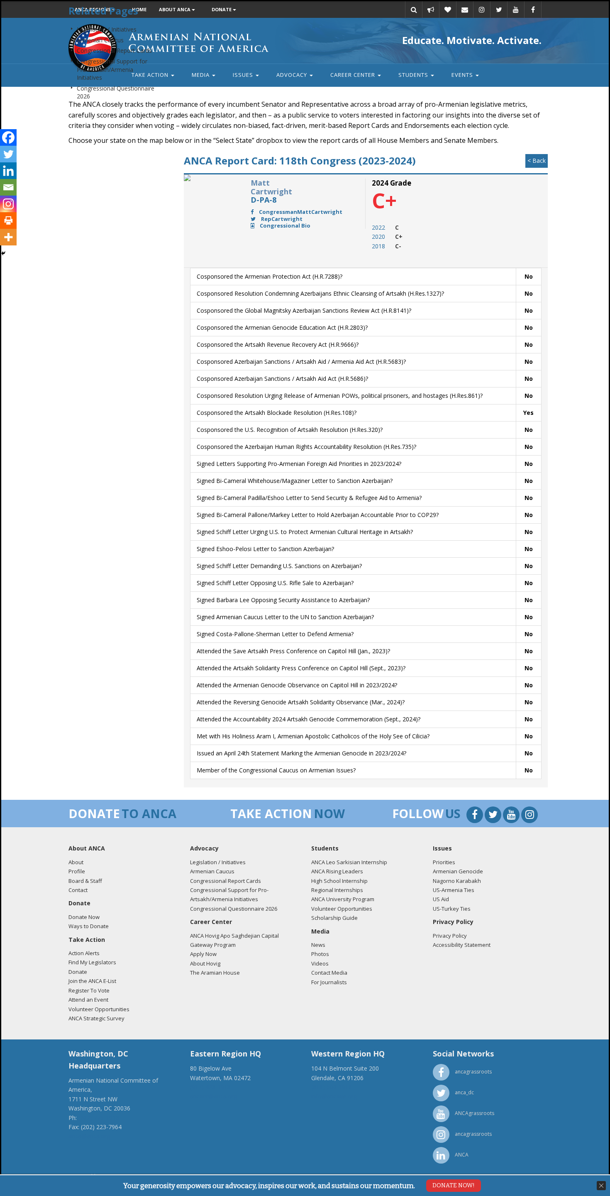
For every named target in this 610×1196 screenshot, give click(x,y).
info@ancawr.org (334, 1096)
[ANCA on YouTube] (512, 816)
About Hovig (205, 963)
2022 (378, 227)
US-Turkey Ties (452, 908)
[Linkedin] (8, 170)
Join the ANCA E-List (92, 981)
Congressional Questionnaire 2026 (233, 908)
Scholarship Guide (334, 918)
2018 (378, 246)
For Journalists (329, 982)
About (75, 862)
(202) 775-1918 (98, 1118)
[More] (8, 237)
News (318, 944)
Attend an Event (88, 999)
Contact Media (329, 972)
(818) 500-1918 (331, 1087)
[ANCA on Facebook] (475, 816)
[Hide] (3, 253)
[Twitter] (8, 154)
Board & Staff (85, 881)
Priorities (444, 862)
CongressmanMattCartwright (300, 212)
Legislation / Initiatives (107, 29)
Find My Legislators (92, 962)
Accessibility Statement (461, 944)
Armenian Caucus (100, 40)
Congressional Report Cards (114, 50)
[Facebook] (8, 137)
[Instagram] (8, 204)
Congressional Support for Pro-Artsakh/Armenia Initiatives (112, 69)
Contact (78, 890)
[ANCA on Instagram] (529, 816)
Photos (320, 954)
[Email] (8, 187)
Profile (76, 871)
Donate (77, 971)
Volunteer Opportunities (98, 1009)
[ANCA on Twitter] (494, 816)
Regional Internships (337, 890)
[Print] (8, 220)
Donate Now (84, 917)
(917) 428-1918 (210, 1087)
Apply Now (203, 954)
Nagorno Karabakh (457, 881)
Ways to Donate (88, 926)
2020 (378, 236)
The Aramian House (215, 972)
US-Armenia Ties (453, 890)
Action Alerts (84, 953)
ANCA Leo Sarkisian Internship (349, 862)
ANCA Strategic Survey (96, 1018)
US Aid (441, 899)
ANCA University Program (342, 899)
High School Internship (339, 881)
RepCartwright (281, 219)
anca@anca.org (89, 1136)
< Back (536, 160)
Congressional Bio (284, 225)
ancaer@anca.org (213, 1096)
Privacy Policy (450, 935)
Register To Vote (89, 990)
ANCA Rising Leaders (337, 871)
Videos (320, 963)
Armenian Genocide (458, 871)
